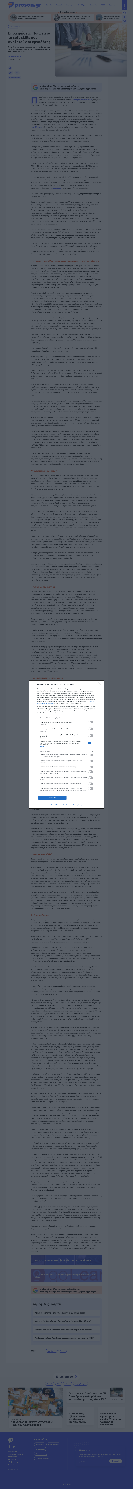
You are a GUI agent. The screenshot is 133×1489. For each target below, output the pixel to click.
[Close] (100, 684)
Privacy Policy (77, 805)
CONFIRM (52, 798)
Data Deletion (55, 805)
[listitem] (66, 718)
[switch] (90, 722)
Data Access (66, 805)
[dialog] (66, 745)
